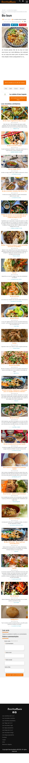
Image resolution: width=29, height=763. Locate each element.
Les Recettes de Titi (16, 476)
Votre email (9, 660)
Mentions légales (7, 744)
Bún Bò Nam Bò (14, 596)
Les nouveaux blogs (7, 732)
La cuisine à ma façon (16, 626)
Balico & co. (16, 373)
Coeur (16, 88)
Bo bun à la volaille (14, 365)
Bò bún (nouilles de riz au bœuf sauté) (14, 444)
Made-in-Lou (16, 128)
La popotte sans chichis (16, 279)
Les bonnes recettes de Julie (16, 525)
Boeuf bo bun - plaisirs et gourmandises (14, 493)
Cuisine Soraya (16, 348)
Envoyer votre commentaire (14, 675)
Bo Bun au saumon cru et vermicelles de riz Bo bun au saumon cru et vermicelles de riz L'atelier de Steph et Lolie (14, 216)
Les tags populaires (7, 727)
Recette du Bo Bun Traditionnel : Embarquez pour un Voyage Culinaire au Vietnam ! (14, 390)
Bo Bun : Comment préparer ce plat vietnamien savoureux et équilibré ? (14, 245)
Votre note (7, 641)
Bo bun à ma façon (14, 518)
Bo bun (22, 88)
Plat (6, 88)
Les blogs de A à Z (7, 730)
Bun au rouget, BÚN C (14, 169)
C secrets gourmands (16, 579)
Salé (10, 88)
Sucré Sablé (16, 602)
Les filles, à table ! (16, 427)
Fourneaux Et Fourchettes (16, 301)
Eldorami (16, 400)
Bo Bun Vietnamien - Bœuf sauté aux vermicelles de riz (14, 542)
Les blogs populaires (8, 735)
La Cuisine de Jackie (16, 174)
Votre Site (7, 667)
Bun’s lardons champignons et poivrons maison (14, 468)
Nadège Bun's (14, 619)
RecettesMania (8, 1)
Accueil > (4, 10)
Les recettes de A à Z (8, 716)
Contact (4, 737)
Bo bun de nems (14, 296)
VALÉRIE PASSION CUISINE (16, 152)
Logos (4, 739)
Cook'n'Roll (16, 326)
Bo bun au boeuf (14, 417)
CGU (3, 742)
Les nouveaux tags (7, 725)
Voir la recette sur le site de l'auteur (15, 82)
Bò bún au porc (14, 318)
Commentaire (9, 643)
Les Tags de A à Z (7, 723)
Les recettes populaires (8, 720)
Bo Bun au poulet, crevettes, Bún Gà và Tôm (14, 191)
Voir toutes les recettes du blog (18, 98)
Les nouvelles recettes (8, 718)
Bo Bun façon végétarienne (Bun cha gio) (14, 120)
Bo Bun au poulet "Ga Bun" (14, 145)
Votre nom (9, 652)
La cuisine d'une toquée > (12, 10)
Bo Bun (14, 343)
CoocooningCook (16, 501)
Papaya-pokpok (16, 255)
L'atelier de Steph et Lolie (16, 228)
